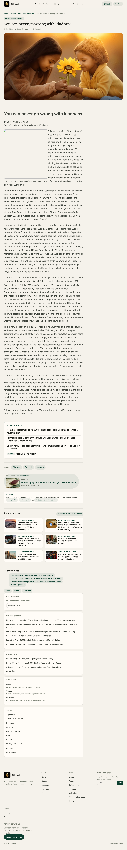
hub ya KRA (12, 500)
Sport (83, 4)
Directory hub (11, 752)
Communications (13, 731)
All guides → (11, 671)
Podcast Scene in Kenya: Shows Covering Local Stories (28, 636)
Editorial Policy (75, 785)
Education (10, 740)
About (71, 777)
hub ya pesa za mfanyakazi (46, 500)
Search (107, 4)
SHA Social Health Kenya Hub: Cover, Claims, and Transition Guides (36, 582)
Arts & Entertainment (26, 14)
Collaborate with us (77, 797)
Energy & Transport (14, 744)
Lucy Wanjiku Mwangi (17, 122)
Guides (46, 4)
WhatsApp (16, 467)
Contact (118, 4)
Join (120, 783)
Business (65, 4)
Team (71, 781)
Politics (75, 4)
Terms (6, 816)
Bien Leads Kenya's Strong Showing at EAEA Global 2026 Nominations (35, 644)
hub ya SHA (25, 500)
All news (9, 748)
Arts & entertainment (26, 454)
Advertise (73, 793)
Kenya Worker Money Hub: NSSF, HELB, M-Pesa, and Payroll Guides (36, 579)
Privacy (7, 812)
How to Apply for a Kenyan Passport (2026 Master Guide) (32, 575)
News (37, 4)
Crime (8, 735)
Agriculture (10, 715)
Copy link (40, 467)
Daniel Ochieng (22, 29)
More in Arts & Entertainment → (70, 513)
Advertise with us (14, 837)
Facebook (28, 467)
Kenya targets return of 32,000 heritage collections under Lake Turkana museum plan (40, 620)
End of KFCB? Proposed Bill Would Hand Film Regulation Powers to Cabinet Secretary (40, 632)
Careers (9, 727)
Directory (55, 4)
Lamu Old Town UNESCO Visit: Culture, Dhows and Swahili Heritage (33, 640)
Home (6, 14)
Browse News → (14, 605)
